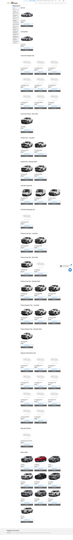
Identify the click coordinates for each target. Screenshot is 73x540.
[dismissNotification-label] (71, 264)
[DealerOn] (9, 532)
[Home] (35, 3)
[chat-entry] (70, 270)
